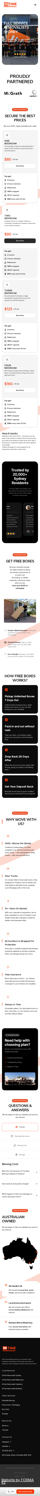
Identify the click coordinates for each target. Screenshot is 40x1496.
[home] (9, 5)
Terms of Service (20, 1473)
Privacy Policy (20, 1476)
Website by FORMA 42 (17, 1481)
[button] (35, 4)
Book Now (20, 166)
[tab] (20, 1127)
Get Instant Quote (25, 1491)
